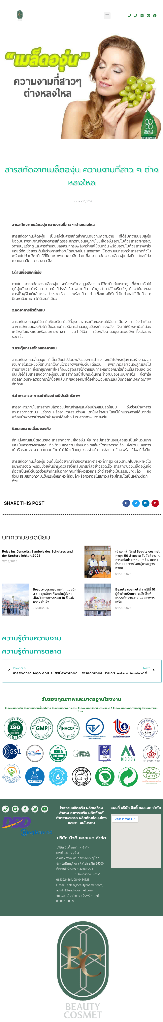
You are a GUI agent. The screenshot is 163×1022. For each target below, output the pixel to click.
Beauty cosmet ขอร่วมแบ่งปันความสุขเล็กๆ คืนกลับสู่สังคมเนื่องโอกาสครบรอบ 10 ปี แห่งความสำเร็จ (54, 596)
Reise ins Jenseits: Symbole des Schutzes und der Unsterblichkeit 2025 (37, 554)
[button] (107, 15)
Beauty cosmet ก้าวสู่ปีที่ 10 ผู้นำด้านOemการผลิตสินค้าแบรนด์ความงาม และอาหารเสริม (135, 596)
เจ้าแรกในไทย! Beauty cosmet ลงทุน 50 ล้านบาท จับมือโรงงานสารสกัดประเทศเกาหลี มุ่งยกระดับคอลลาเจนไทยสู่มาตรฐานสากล (137, 560)
